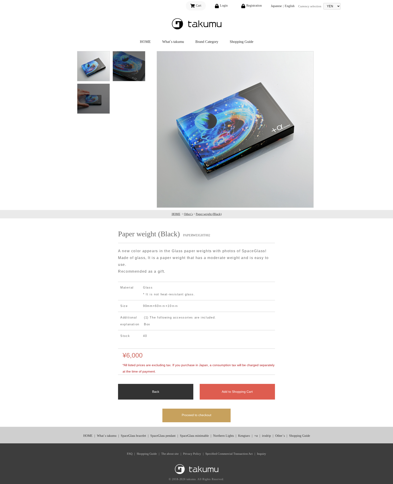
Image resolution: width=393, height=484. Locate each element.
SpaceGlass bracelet (133, 435)
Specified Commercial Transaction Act (229, 453)
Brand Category (206, 42)
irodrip (266, 435)
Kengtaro (244, 435)
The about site (170, 453)
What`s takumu (173, 42)
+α (256, 435)
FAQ (129, 453)
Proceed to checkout (196, 415)
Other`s (188, 214)
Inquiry (261, 453)
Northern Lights (223, 435)
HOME (145, 42)
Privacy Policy (192, 453)
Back (155, 391)
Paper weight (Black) (209, 214)
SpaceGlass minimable (194, 435)
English (290, 6)
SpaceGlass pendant (163, 435)
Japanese (276, 6)
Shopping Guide (241, 42)
